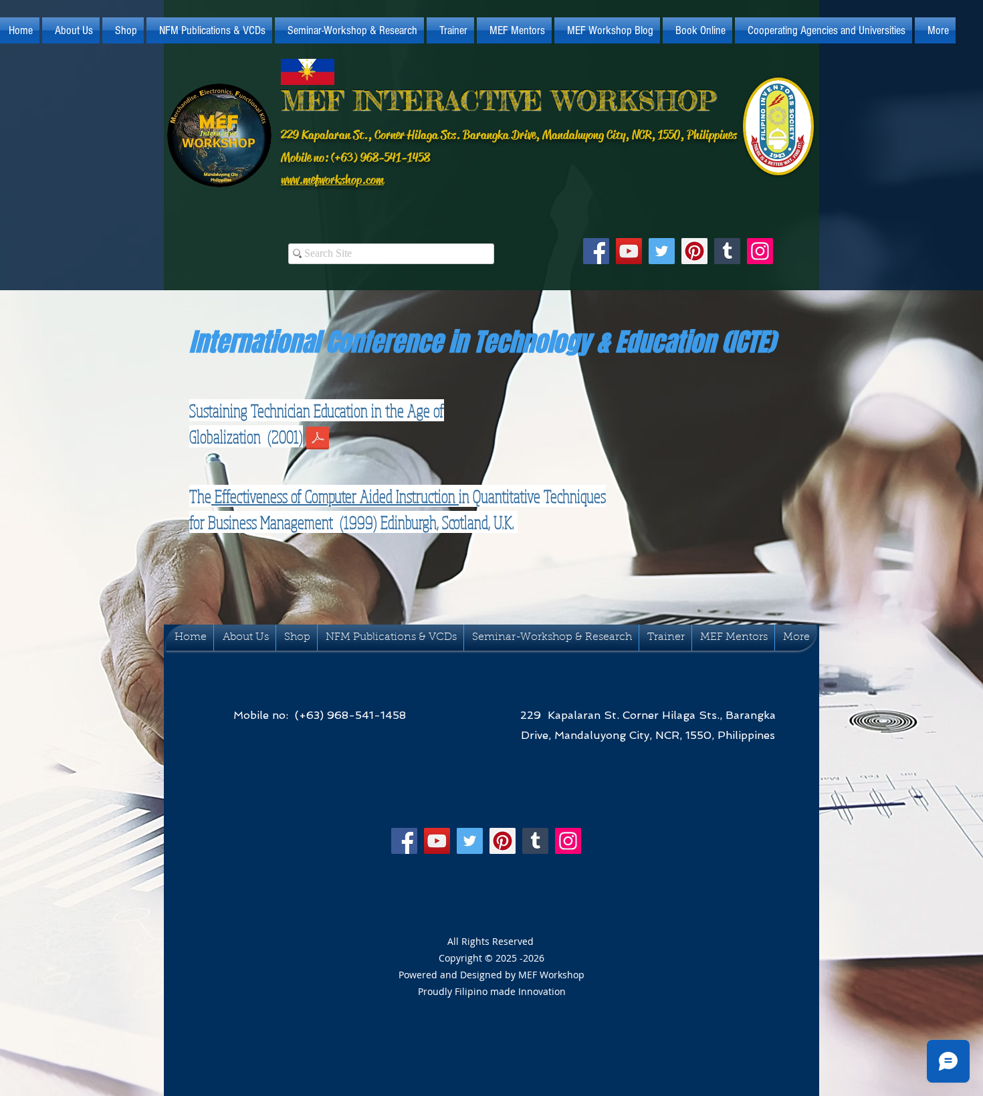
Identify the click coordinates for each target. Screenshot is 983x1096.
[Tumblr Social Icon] (727, 251)
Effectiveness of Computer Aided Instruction (335, 496)
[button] (71, 30)
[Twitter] (662, 251)
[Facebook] (596, 251)
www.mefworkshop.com (332, 180)
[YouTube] (629, 251)
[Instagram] (760, 251)
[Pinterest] (694, 251)
